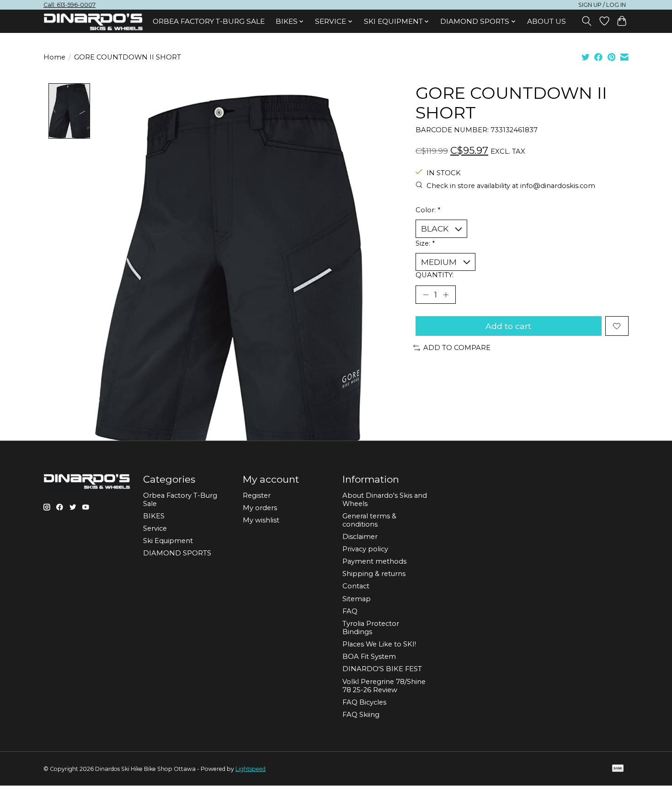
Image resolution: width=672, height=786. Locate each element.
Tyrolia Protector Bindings (370, 627)
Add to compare (457, 348)
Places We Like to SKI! (379, 644)
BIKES (154, 516)
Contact (355, 586)
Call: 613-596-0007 (69, 4)
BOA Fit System (369, 656)
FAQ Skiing (360, 715)
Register (257, 495)
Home (54, 57)
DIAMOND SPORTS (177, 553)
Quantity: (434, 275)
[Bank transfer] (618, 768)
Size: (425, 243)
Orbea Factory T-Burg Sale (209, 21)
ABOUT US (546, 21)
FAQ (349, 611)
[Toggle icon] (586, 21)
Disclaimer (360, 537)
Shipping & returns (373, 574)
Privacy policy (365, 549)
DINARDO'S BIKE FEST (382, 669)
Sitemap (356, 599)
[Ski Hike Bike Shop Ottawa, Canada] (93, 22)
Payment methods (374, 561)
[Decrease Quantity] (425, 294)
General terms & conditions (369, 520)
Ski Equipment (168, 541)
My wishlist (261, 520)
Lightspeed (250, 768)
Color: (428, 210)
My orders (260, 508)
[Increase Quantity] (445, 294)
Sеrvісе (155, 528)
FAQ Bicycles (364, 702)
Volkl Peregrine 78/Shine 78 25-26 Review (384, 686)
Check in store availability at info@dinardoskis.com (511, 186)
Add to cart (508, 326)
